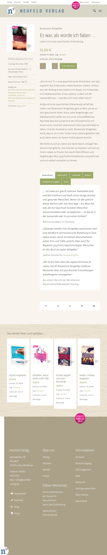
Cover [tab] (66, 182)
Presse (33, 2)
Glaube (19, 92)
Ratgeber (11, 101)
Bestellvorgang (83, 463)
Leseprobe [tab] (76, 175)
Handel (26, 2)
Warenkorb (96, 2)
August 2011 (21, 106)
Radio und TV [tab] (62, 175)
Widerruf (80, 482)
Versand (62, 54)
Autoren (17, 2)
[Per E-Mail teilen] (94, 306)
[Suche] (94, 10)
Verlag (9, 2)
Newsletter (20, 493)
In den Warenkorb (68, 66)
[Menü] (100, 11)
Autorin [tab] (88, 175)
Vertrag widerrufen (86, 488)
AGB (78, 475)
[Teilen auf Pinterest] (82, 306)
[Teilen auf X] (58, 306)
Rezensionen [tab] (47, 175)
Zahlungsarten (83, 469)
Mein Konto (84, 2)
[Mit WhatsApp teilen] (70, 306)
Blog (16, 506)
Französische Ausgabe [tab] (50, 182)
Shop (17, 513)
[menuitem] (84, 2)
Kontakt (18, 500)
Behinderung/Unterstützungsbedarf (21, 90)
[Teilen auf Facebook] (46, 306)
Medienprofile (70, 254)
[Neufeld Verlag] (35, 10)
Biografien (12, 92)
